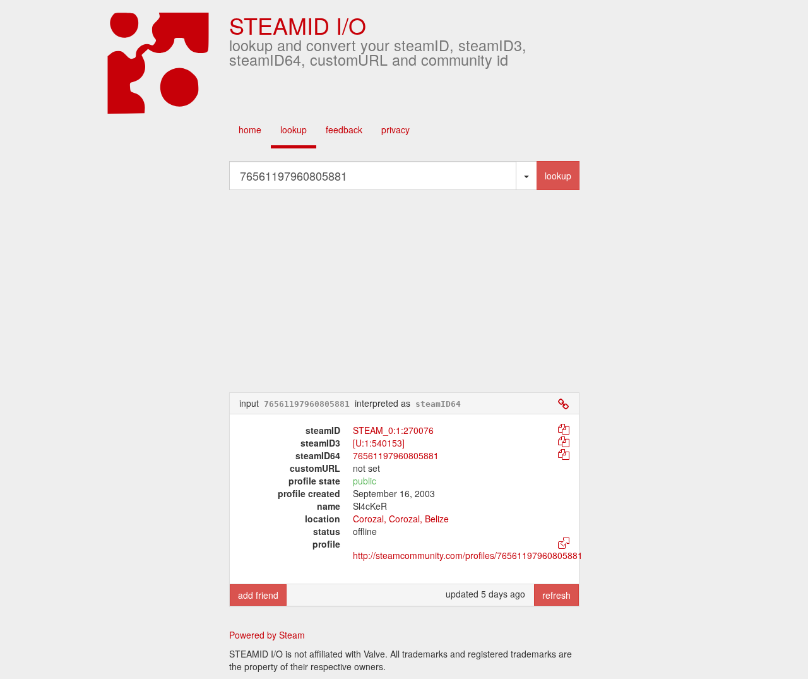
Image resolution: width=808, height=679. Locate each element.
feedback (344, 129)
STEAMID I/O (297, 25)
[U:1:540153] (379, 442)
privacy (395, 129)
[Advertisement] (423, 291)
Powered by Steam (267, 634)
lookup (293, 129)
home (250, 129)
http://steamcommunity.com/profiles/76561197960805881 (468, 555)
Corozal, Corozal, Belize (401, 518)
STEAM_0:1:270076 (393, 430)
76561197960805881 (396, 455)
